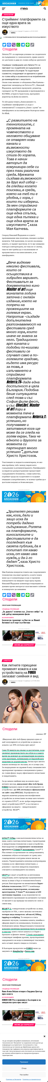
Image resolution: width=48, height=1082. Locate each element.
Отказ (24, 1068)
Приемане (24, 1062)
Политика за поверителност (31, 1079)
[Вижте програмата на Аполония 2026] (24, 5)
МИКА (13, 33)
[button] (44, 1036)
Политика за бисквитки (13, 1079)
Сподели (9, 49)
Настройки (24, 1075)
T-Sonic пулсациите (35, 934)
